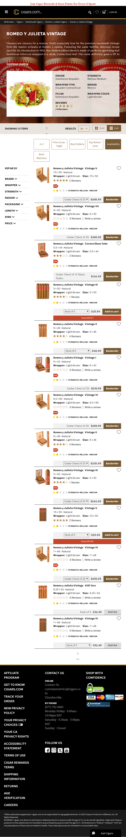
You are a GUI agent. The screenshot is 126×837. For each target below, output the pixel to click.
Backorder (112, 199)
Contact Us (52, 685)
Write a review (93, 218)
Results (70, 128)
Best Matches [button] (42, 156)
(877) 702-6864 (54, 707)
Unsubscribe (53, 697)
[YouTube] (66, 750)
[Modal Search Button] (89, 12)
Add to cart (112, 311)
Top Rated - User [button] (95, 144)
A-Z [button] (42, 144)
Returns (11, 786)
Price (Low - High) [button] (59, 144)
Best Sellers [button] (77, 144)
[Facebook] (47, 750)
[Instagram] (53, 750)
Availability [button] (114, 144)
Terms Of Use (15, 755)
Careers (11, 805)
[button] (105, 833)
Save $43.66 (87, 541)
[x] (60, 750)
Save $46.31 (87, 318)
